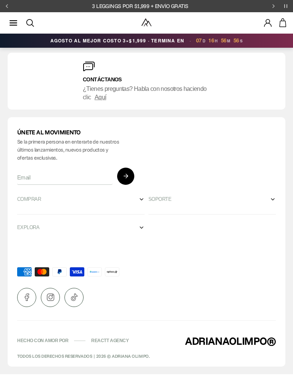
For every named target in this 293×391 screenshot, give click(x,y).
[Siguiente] (273, 6)
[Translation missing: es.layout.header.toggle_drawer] (13, 23)
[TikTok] (74, 297)
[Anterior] (7, 6)
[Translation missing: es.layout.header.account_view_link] (267, 22)
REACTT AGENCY (110, 340)
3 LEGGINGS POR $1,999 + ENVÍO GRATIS (140, 6)
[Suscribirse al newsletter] (125, 176)
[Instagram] (50, 297)
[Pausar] (285, 6)
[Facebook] (26, 297)
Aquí (100, 97)
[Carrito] (282, 22)
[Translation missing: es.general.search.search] (30, 22)
